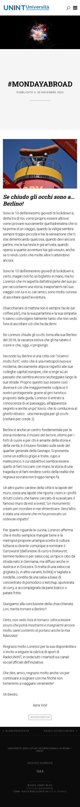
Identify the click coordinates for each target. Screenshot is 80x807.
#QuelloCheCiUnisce (59, 731)
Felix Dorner (58, 791)
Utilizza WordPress (40, 788)
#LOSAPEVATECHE (17, 731)
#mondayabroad (40, 717)
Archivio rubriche (40, 763)
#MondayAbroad (40, 84)
